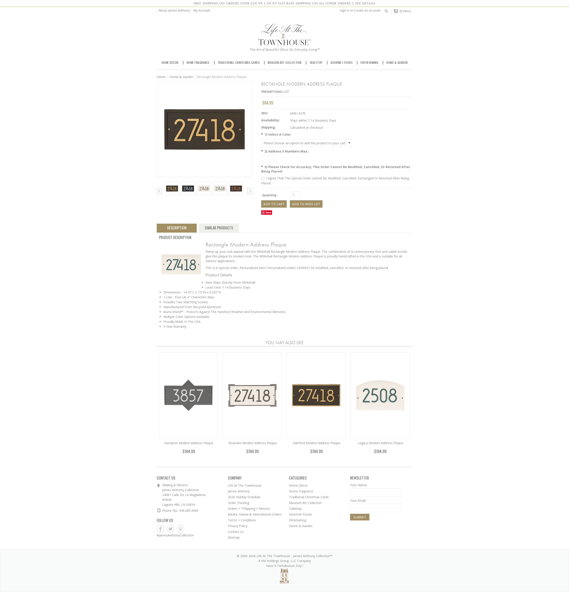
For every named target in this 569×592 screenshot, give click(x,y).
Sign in (344, 10)
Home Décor (170, 62)
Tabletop (316, 62)
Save (268, 212)
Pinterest (180, 529)
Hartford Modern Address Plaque (316, 443)
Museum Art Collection (284, 62)
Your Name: (358, 485)
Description (176, 228)
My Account (201, 10)
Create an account (367, 10)
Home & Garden (397, 62)
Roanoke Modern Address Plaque (252, 443)
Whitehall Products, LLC (275, 91)
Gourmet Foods (342, 62)
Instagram (190, 529)
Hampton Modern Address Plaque (188, 443)
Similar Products (219, 228)
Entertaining (369, 62)
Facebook (160, 529)
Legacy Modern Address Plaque (380, 443)
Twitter (170, 529)
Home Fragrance (198, 62)
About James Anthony (174, 10)
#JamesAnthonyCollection (175, 535)
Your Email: (358, 500)
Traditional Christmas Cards (239, 62)
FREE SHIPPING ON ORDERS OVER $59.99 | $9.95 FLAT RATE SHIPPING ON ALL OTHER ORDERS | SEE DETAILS (284, 3)
